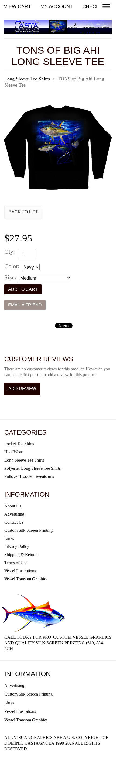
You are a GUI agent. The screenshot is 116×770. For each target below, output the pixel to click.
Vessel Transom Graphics (25, 579)
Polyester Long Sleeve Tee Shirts (32, 468)
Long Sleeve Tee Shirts (24, 460)
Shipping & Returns (21, 554)
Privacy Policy (16, 546)
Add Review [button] (22, 388)
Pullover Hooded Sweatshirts (29, 476)
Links (9, 538)
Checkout (96, 6)
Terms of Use (15, 562)
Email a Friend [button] (25, 305)
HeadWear (13, 451)
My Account (56, 6)
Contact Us (13, 522)
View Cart (17, 6)
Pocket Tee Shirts (19, 443)
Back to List (23, 212)
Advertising (14, 514)
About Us (12, 506)
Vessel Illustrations (20, 570)
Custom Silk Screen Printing (28, 530)
